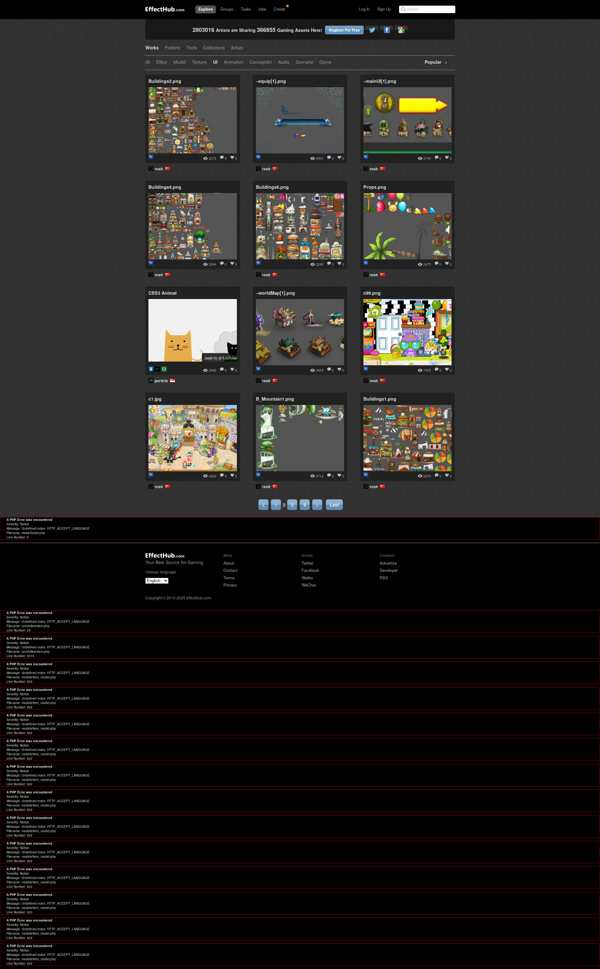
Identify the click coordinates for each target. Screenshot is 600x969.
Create (279, 9)
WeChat (309, 585)
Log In (364, 9)
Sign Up (384, 9)
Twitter (307, 563)
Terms (229, 578)
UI (215, 62)
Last (334, 505)
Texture (199, 62)
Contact (230, 570)
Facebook (310, 570)
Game (325, 62)
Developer (389, 570)
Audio (283, 62)
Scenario (304, 62)
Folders (172, 48)
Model (179, 62)
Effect (161, 62)
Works (152, 48)
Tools (191, 48)
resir (160, 169)
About (228, 563)
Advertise (388, 563)
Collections (214, 48)
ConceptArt (261, 62)
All (147, 62)
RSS (384, 578)
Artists (237, 48)
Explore (205, 9)
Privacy (230, 585)
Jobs (262, 9)
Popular (433, 62)
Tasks (246, 9)
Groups (226, 9)
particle (162, 380)
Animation (233, 62)
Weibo (307, 578)
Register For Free (344, 30)
